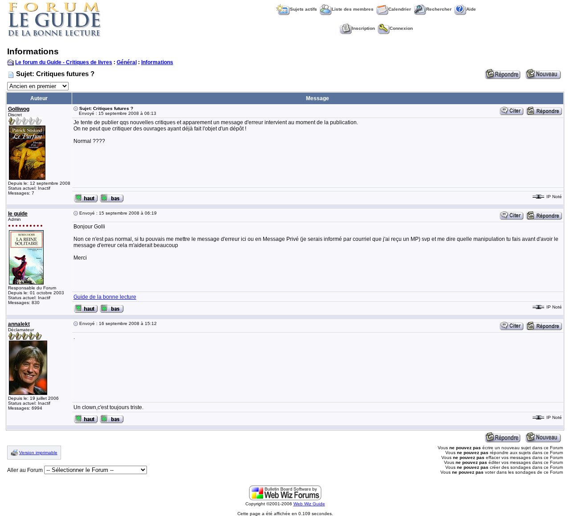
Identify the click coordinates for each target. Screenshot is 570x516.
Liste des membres (353, 9)
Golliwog (18, 109)
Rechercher (439, 9)
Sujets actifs (303, 9)
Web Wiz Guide (309, 503)
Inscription (363, 28)
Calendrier (399, 9)
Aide (471, 9)
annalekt (19, 324)
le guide (18, 214)
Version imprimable (38, 452)
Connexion (401, 28)
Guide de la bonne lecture (104, 297)
